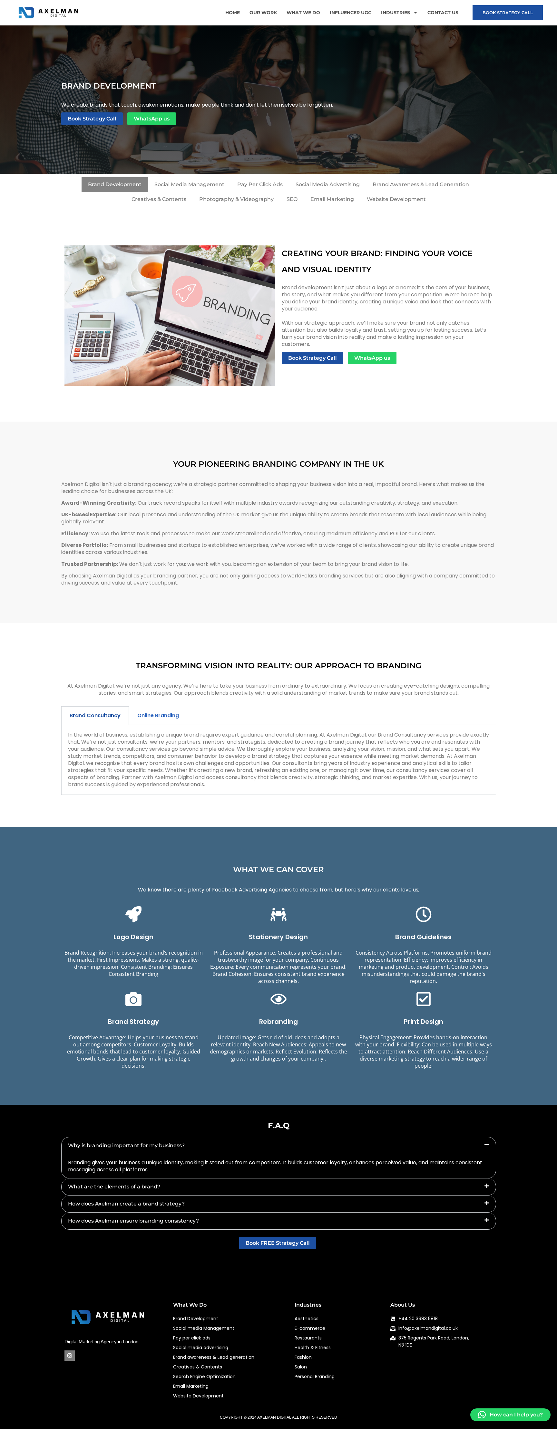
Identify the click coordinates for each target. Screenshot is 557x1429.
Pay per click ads (260, 184)
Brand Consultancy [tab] (95, 715)
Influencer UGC (350, 12)
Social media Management (189, 184)
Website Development (396, 199)
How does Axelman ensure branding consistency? (133, 1221)
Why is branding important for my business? (126, 1145)
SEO (292, 199)
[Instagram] (69, 1355)
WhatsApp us (152, 119)
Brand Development (115, 184)
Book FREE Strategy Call (278, 1243)
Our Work (263, 12)
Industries (395, 12)
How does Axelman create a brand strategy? (126, 1204)
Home (232, 12)
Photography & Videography (236, 199)
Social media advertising (328, 184)
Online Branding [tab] (158, 715)
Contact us (442, 12)
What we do (303, 12)
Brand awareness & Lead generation (421, 184)
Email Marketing (332, 199)
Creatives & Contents (159, 199)
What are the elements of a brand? (114, 1187)
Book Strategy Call (508, 12)
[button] (279, 1145)
